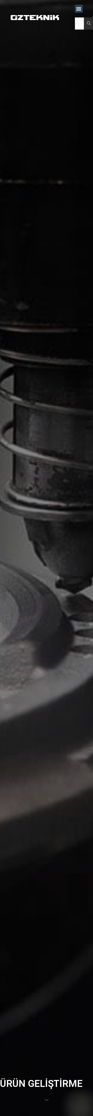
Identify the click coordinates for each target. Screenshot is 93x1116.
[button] (79, 9)
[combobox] (79, 23)
